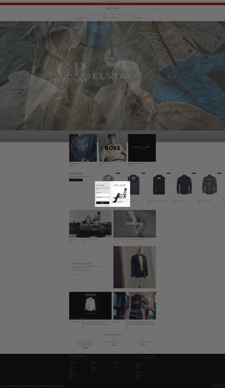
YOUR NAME (98, 192)
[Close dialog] (129, 182)
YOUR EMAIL (98, 197)
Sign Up (102, 202)
